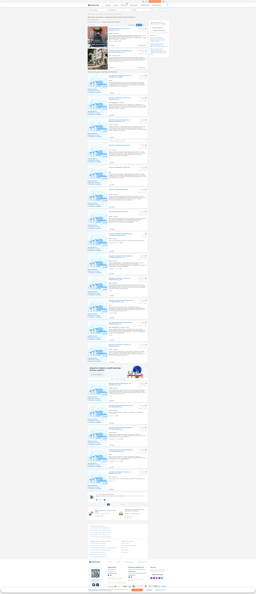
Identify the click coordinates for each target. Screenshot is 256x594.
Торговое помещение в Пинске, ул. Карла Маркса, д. (120, 345)
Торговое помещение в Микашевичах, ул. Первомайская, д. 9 (121, 428)
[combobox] (97, 10)
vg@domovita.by (131, 575)
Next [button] (106, 37)
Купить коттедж (125, 550)
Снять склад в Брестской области (98, 552)
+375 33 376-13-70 (112, 571)
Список (139, 25)
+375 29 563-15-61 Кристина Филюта (136, 569)
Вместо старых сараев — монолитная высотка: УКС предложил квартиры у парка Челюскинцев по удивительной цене (158, 51)
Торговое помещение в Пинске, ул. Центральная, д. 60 (120, 384)
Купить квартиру (125, 543)
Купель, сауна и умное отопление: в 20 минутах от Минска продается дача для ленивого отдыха (157, 39)
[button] (109, 41)
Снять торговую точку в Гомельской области (100, 530)
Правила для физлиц (142, 562)
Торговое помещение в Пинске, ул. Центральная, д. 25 (120, 472)
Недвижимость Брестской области (96, 14)
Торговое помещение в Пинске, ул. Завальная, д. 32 (120, 98)
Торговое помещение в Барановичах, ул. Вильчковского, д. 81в (120, 234)
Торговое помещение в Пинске (118, 189)
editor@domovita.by (112, 573)
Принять (137, 590)
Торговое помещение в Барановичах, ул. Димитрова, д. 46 (120, 323)
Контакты (153, 567)
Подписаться (128, 517)
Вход (166, 1)
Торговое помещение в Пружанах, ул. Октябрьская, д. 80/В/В (120, 76)
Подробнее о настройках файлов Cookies (161, 590)
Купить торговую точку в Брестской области (100, 550)
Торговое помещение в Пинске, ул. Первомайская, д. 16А (120, 278)
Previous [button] (89, 37)
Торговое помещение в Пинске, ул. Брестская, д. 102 (120, 29)
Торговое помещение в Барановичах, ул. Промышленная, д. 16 (120, 256)
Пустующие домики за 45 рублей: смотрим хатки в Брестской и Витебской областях (159, 45)
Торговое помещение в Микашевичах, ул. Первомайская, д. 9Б (121, 301)
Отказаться (149, 590)
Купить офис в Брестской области (98, 545)
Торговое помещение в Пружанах (119, 145)
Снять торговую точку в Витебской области (100, 527)
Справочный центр (157, 574)
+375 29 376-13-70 (112, 569)
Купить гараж (124, 552)
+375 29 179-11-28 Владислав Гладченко (137, 573)
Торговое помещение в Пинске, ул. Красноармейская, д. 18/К (120, 120)
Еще (164, 9)
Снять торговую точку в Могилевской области (101, 536)
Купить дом (124, 547)
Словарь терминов (128, 562)
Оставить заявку (99, 515)
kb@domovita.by (132, 571)
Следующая (123, 504)
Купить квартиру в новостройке (128, 545)
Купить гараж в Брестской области (98, 556)
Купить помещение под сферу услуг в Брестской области (103, 547)
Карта (145, 25)
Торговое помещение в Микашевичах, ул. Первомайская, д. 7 (121, 406)
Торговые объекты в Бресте (94, 22)
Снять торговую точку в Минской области (100, 534)
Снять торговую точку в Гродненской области (100, 532)
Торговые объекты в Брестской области (111, 22)
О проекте (109, 562)
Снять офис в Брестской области (97, 543)
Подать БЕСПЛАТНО (155, 1)
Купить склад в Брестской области (98, 554)
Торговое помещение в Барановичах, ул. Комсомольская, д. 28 (120, 51)
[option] (98, 36)
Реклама (118, 562)
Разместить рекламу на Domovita (117, 140)
